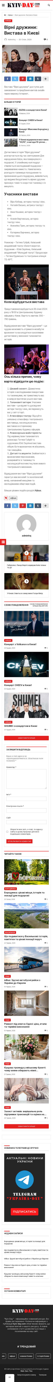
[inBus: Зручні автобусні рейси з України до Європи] (26, 959)
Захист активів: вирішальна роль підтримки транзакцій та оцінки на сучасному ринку (24, 1113)
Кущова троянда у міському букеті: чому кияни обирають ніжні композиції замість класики (25, 1069)
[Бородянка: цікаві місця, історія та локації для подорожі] (26, 872)
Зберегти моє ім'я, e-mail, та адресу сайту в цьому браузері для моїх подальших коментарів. (26, 831)
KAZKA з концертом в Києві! (33, 110)
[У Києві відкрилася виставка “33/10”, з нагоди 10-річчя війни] (11, 143)
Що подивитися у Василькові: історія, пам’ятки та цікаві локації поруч (26, 938)
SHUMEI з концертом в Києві (20, 726)
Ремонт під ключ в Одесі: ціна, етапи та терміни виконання (25, 1025)
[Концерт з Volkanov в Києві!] (26, 623)
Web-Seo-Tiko (26, 1371)
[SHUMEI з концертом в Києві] (26, 705)
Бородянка (10, 889)
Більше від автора (40, 606)
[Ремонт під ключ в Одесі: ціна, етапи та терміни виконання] (26, 1003)
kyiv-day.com (19, 1324)
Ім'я (8, 794)
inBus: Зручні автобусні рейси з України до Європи (22, 981)
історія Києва (37, 1356)
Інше (7, 976)
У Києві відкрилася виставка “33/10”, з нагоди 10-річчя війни (33, 141)
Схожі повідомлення (39, 604)
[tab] (39, 604)
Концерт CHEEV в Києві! (31, 120)
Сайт (8, 818)
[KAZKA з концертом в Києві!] (11, 112)
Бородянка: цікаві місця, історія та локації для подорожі (24, 894)
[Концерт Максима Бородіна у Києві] (11, 132)
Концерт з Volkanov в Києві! (20, 644)
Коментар (11, 767)
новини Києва (20, 1356)
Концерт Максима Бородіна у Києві (34, 130)
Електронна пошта (15, 806)
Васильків (10, 932)
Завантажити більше (26, 738)
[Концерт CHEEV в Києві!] (11, 122)
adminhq (26, 535)
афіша (13, 498)
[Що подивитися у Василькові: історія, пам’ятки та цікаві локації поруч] (26, 915)
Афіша (10, 15)
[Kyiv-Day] (25, 5)
